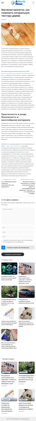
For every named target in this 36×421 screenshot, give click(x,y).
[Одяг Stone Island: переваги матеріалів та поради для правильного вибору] (27, 313)
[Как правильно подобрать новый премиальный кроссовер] (27, 292)
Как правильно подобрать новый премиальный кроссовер (26, 301)
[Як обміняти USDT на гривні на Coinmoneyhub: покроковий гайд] (9, 269)
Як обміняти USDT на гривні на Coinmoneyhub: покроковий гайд (9, 278)
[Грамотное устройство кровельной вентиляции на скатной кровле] (9, 313)
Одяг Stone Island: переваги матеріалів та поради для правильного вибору (26, 323)
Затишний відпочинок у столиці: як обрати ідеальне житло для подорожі (8, 302)
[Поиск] (33, 2)
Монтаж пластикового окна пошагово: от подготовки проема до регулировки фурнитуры (9, 345)
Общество (6, 372)
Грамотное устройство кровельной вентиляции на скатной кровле (9, 322)
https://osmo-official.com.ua (14, 146)
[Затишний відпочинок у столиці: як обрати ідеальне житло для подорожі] (9, 292)
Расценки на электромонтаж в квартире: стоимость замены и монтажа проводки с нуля (25, 280)
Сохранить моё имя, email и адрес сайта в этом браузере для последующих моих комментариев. (18, 241)
